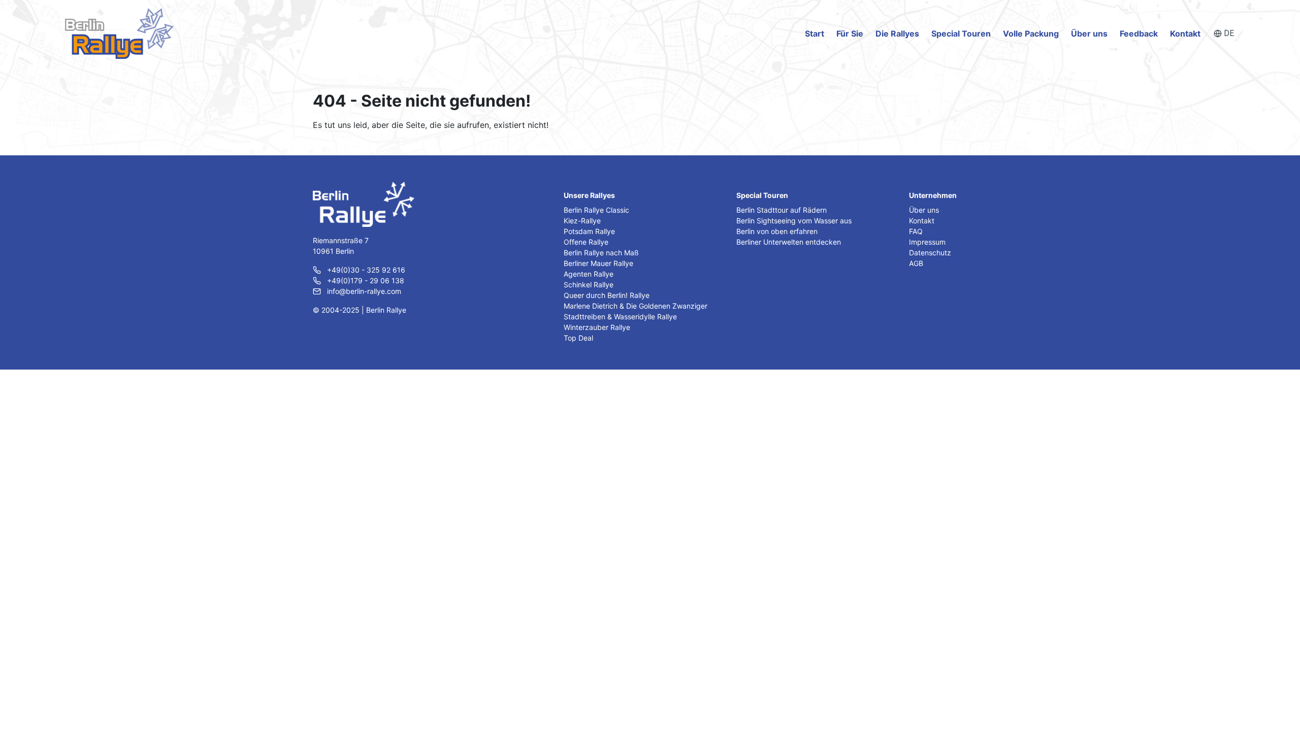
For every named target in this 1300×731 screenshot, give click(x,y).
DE (1229, 33)
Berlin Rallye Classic (596, 210)
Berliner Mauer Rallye (598, 263)
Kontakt (1185, 33)
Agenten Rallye (588, 274)
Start (814, 33)
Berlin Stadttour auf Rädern (781, 210)
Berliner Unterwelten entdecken (788, 242)
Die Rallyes (897, 33)
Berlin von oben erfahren (777, 231)
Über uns (1089, 33)
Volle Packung (1031, 33)
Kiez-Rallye (582, 220)
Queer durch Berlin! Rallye (606, 295)
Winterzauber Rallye (597, 327)
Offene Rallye (586, 242)
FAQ (916, 231)
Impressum (927, 242)
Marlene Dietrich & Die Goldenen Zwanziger (635, 306)
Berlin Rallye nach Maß (601, 252)
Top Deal (578, 338)
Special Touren (961, 33)
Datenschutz (930, 252)
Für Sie (849, 33)
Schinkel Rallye (588, 284)
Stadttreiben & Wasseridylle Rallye (620, 316)
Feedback (1139, 33)
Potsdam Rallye (589, 231)
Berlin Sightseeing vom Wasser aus (794, 220)
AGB (916, 263)
